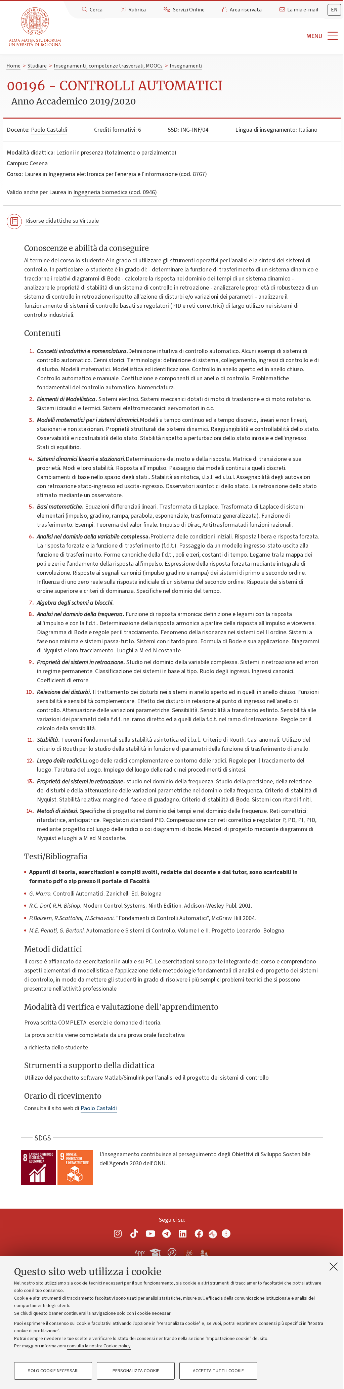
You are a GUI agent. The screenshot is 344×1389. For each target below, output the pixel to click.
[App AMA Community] (204, 1252)
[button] (204, 36)
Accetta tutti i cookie (218, 1371)
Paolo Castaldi (49, 130)
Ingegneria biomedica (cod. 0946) (115, 192)
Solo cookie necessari (53, 1371)
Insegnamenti (186, 66)
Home (13, 66)
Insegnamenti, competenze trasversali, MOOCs (108, 66)
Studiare (37, 66)
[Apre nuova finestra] (118, 1234)
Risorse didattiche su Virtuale (62, 221)
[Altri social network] (226, 1234)
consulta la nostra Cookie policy (99, 1346)
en (334, 9)
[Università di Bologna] (35, 27)
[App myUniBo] (156, 1251)
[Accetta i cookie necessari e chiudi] (333, 1266)
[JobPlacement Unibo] (188, 1251)
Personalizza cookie (136, 1371)
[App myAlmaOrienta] (172, 1251)
